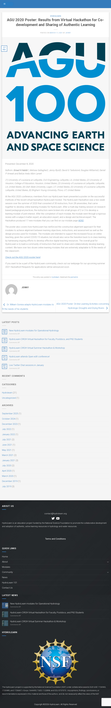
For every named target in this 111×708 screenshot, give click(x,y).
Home (5, 556)
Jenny (68, 33)
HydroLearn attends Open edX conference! (29, 356)
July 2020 (6, 465)
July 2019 (6, 486)
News (4, 577)
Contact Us (7, 587)
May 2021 (7, 450)
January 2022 (8, 434)
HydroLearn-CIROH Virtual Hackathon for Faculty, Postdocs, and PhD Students (46, 339)
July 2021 (6, 439)
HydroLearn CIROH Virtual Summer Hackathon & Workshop (37, 348)
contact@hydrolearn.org (55, 513)
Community (7, 572)
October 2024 (8, 419)
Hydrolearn (55, 16)
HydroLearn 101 (9, 582)
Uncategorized (9, 398)
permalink (74, 277)
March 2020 (7, 476)
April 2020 (7, 471)
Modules (6, 567)
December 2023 (9, 424)
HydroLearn (55, 4)
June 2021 (7, 445)
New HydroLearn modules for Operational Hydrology (34, 330)
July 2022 (6, 429)
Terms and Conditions (55, 539)
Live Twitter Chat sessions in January (26, 365)
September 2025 (10, 413)
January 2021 (8, 460)
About (5, 561)
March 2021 (7, 455)
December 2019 (9, 481)
